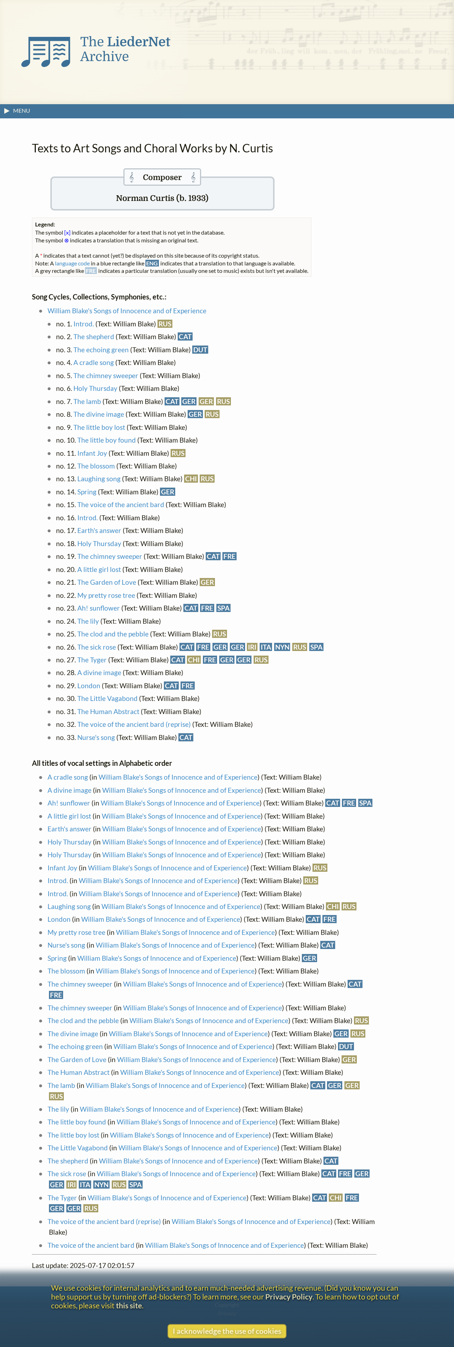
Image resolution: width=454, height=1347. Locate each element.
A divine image (99, 672)
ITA (266, 647)
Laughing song (99, 479)
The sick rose (96, 647)
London (88, 685)
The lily (88, 621)
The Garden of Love (106, 582)
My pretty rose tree (106, 595)
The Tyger (92, 660)
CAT (185, 336)
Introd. (83, 324)
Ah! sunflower (98, 608)
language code (72, 263)
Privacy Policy (288, 1296)
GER (188, 401)
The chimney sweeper (105, 375)
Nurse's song (96, 737)
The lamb (87, 401)
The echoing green (101, 350)
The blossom (96, 466)
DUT (200, 350)
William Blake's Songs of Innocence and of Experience (127, 311)
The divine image (98, 414)
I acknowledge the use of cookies (227, 1330)
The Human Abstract (108, 711)
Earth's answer (99, 530)
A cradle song (93, 362)
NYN (282, 647)
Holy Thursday (95, 388)
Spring (86, 492)
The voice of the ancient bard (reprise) (134, 724)
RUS (165, 324)
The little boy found (106, 440)
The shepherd (93, 336)
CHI (191, 479)
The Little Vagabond (107, 698)
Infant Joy (92, 453)
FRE (229, 556)
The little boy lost (99, 427)
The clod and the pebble (113, 634)
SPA (223, 608)
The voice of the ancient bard (120, 504)
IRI (252, 647)
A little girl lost (99, 569)
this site (129, 1305)
